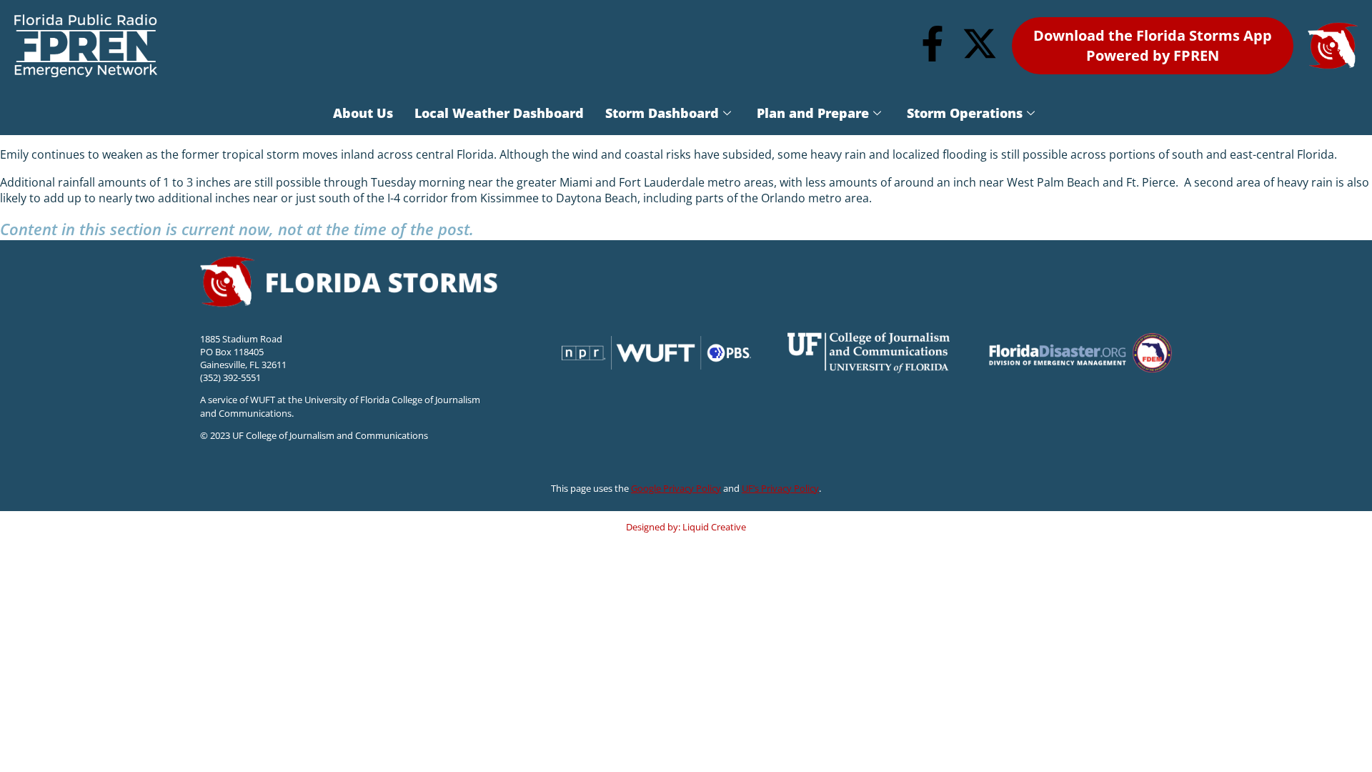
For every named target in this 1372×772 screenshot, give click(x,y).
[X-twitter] (980, 43)
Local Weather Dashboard (499, 113)
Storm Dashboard (662, 113)
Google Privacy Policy (676, 488)
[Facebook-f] (932, 43)
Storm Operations (965, 113)
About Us (363, 113)
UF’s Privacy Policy (780, 488)
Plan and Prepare (813, 113)
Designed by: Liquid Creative (686, 526)
